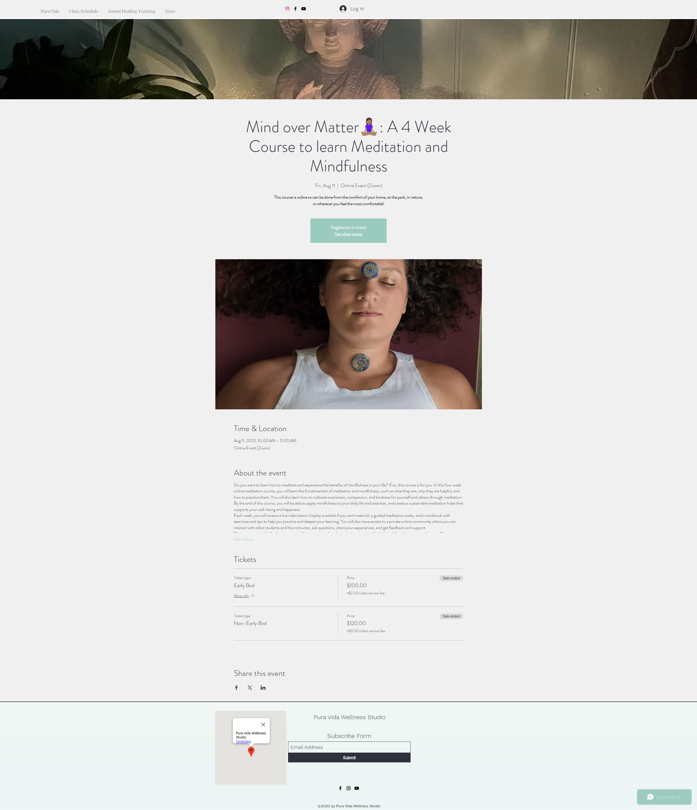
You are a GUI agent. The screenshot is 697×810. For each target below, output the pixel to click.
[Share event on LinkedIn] (263, 687)
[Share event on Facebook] (236, 687)
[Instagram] (287, 8)
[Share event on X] (249, 687)
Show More (243, 539)
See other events (348, 234)
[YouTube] (303, 8)
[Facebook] (295, 8)
